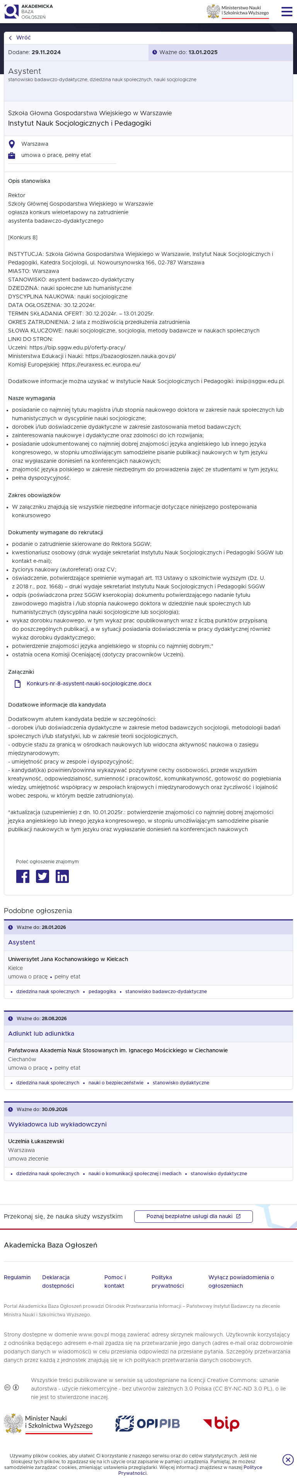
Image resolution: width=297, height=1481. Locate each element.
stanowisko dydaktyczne (181, 1082)
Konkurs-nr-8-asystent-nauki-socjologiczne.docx (89, 684)
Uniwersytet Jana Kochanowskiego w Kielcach (68, 959)
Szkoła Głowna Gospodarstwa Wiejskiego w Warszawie (90, 113)
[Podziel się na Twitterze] (42, 876)
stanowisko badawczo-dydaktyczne (166, 991)
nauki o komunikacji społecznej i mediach (135, 1173)
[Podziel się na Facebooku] (22, 876)
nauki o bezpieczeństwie (116, 1082)
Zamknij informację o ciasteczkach (288, 1459)
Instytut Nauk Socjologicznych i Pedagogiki (79, 123)
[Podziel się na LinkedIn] (62, 876)
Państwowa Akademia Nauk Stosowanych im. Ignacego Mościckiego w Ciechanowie (118, 1050)
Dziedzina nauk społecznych (47, 991)
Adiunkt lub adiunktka (41, 1034)
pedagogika (102, 991)
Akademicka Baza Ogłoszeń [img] (28, 11)
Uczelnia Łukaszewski (36, 1141)
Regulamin (17, 1277)
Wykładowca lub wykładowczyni (57, 1124)
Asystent (21, 942)
